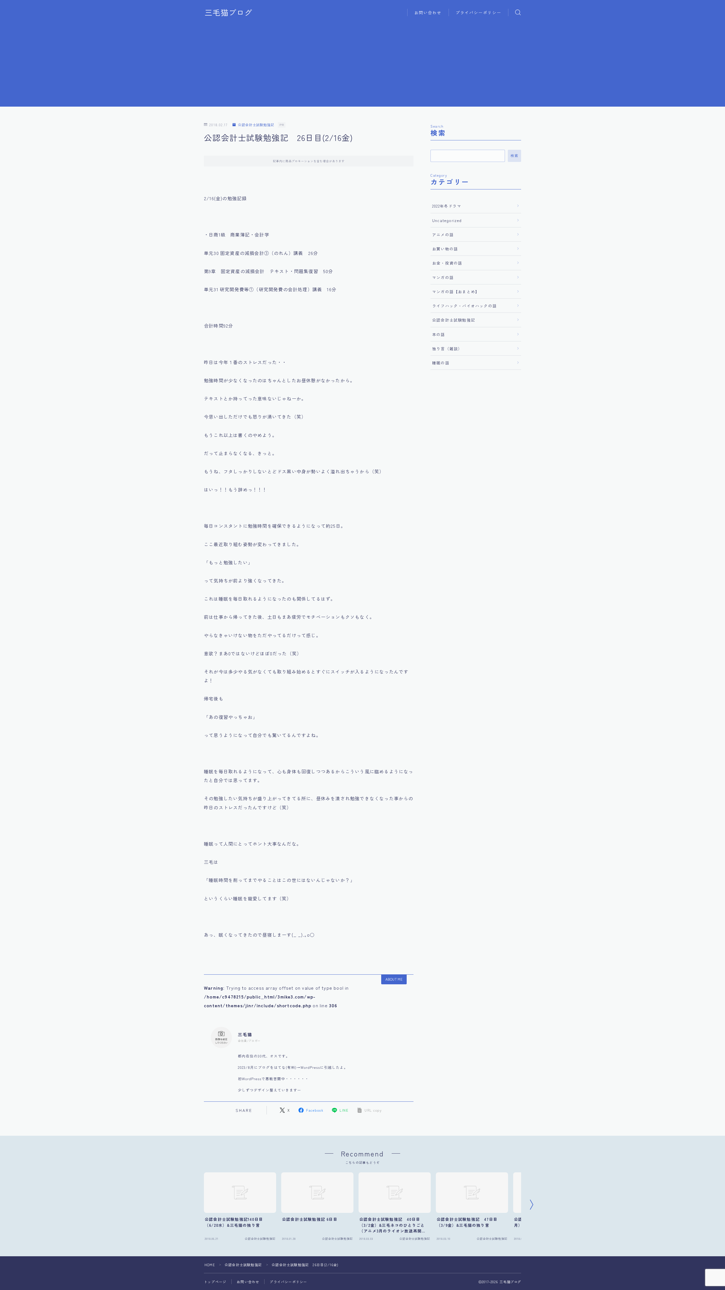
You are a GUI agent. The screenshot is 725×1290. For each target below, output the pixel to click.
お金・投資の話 (447, 263)
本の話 (438, 334)
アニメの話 (443, 234)
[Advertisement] (362, 67)
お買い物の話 (445, 249)
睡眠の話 (440, 363)
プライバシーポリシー (478, 12)
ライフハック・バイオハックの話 (464, 306)
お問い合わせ (428, 12)
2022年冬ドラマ (446, 206)
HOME (209, 1264)
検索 (514, 155)
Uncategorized (447, 220)
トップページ (215, 1281)
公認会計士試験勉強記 (256, 125)
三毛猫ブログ (228, 12)
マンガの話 (443, 277)
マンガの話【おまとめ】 (455, 291)
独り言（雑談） (447, 348)
